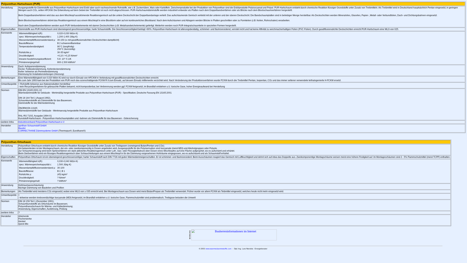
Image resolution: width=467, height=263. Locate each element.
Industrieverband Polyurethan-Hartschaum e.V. (41, 122)
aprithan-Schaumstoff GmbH (32, 125)
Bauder (22, 128)
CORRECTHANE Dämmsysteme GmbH (38, 130)
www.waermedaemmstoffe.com (218, 249)
